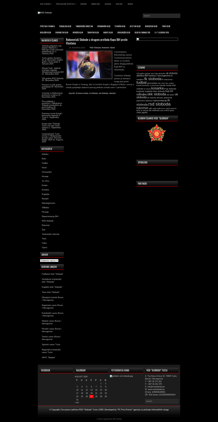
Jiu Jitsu (45, 181)
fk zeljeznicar (167, 79)
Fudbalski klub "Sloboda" (52, 274)
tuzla (162, 110)
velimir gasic (169, 110)
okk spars (170, 95)
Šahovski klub (93, 32)
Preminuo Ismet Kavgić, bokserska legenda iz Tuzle (52, 115)
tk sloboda (144, 110)
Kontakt (119, 4)
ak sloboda (172, 73)
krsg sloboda (170, 89)
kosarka (157, 88)
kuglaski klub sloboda (155, 91)
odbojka (141, 94)
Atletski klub (135, 26)
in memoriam (154, 85)
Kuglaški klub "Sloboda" (52, 287)
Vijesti (112, 48)
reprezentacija (160, 100)
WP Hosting (117, 419)
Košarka (45, 190)
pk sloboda (151, 98)
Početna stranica (47, 26)
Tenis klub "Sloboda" (51, 292)
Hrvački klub (78, 32)
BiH (147, 75)
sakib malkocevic (159, 108)
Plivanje (45, 212)
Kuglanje (45, 194)
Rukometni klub (61, 32)
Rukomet (105, 48)
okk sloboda (156, 94)
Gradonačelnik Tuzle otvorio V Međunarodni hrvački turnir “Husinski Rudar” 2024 (52, 137)
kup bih (72, 93)
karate (163, 85)
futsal (44, 167)
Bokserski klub (151, 26)
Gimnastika (47, 172)
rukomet (112, 93)
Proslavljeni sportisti (66, 4)
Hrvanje (45, 176)
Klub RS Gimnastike (142, 32)
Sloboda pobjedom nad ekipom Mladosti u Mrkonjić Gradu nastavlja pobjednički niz (52, 49)
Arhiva (130, 4)
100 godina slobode (143, 73)
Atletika (45, 154)
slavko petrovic (171, 108)
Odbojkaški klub (123, 32)
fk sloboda (152, 79)
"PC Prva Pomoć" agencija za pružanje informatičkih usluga (143, 410)
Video (44, 243)
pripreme (168, 97)
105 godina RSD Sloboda (52, 78)
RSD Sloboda (46, 4)
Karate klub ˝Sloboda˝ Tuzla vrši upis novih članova (51, 126)
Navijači (84, 4)
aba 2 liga (154, 73)
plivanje (160, 98)
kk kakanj (147, 89)
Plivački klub (120, 26)
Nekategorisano (48, 203)
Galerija (108, 4)
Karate (44, 185)
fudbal (141, 82)
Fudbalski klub (65, 26)
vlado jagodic (142, 112)
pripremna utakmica (144, 101)
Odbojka (45, 207)
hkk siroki (161, 83)
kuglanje (140, 91)
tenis (138, 110)
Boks (44, 159)
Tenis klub (166, 26)
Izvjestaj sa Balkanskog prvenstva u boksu (52, 94)
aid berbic (161, 73)
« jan (77, 402)
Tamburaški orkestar (84, 26)
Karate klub (108, 32)
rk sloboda (93, 93)
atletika (140, 75)
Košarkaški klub (103, 26)
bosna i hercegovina (160, 75)
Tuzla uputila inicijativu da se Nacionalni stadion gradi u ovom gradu (52, 60)
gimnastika (152, 83)
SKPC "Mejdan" (48, 357)
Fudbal (45, 163)
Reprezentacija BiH (50, 216)
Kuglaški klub (45, 32)
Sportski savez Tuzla (51, 344)
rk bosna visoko (82, 93)
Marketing (96, 4)
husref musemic (142, 85)
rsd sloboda (103, 93)
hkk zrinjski (170, 83)
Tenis (44, 239)
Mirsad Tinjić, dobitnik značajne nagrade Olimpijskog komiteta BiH (53, 70)
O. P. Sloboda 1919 (162, 32)
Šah (43, 230)
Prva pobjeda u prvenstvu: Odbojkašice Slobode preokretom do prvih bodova (52, 104)
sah (150, 108)
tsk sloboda (154, 110)
